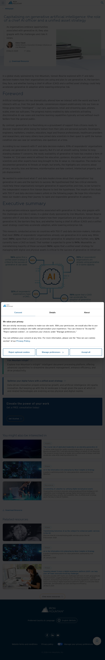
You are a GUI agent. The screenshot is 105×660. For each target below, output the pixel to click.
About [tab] (87, 312)
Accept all (85, 352)
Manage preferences (51, 352)
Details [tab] (52, 312)
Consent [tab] (18, 312)
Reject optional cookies (19, 352)
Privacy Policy (23, 341)
